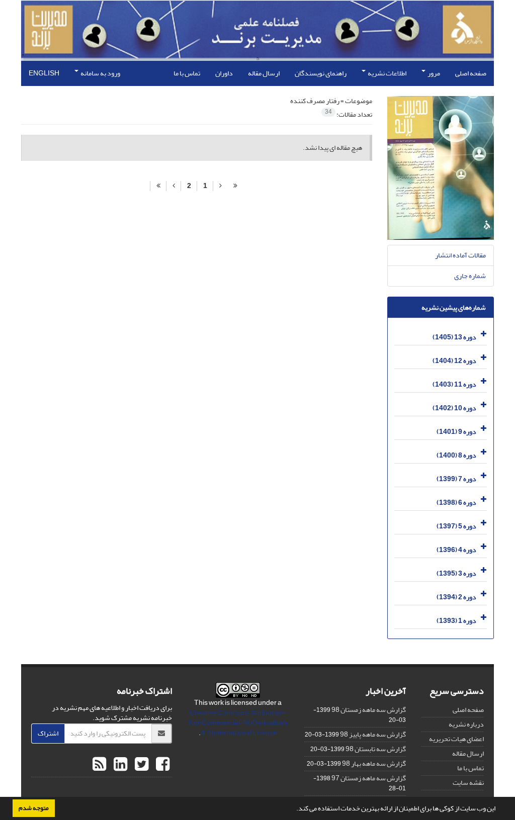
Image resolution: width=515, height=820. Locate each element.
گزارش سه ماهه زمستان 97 (368, 778)
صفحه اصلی (470, 73)
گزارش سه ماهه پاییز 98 (373, 734)
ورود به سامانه (99, 73)
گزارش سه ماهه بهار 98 (374, 763)
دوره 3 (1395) (456, 573)
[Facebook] (161, 765)
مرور (433, 73)
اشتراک (48, 733)
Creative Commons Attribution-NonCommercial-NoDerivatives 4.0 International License (238, 723)
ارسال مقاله (264, 73)
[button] (293, 809)
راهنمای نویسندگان (321, 73)
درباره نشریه (466, 724)
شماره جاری (470, 276)
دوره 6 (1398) (456, 502)
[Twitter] (140, 765)
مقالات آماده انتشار (460, 255)
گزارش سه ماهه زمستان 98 (368, 709)
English (44, 73)
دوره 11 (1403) (454, 384)
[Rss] (99, 765)
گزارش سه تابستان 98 (376, 749)
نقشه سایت (468, 782)
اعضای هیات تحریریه (456, 739)
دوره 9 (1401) (456, 431)
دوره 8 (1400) (456, 455)
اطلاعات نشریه (386, 73)
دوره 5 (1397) (456, 526)
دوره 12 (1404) (454, 361)
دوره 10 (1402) (454, 408)
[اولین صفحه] (235, 186)
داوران (224, 73)
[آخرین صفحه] (158, 186)
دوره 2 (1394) (456, 597)
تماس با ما (187, 73)
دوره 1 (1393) (456, 620)
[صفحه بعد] (173, 186)
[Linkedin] (119, 765)
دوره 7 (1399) (456, 479)
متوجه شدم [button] (34, 808)
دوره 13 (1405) (454, 337)
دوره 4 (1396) (456, 550)
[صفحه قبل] (220, 186)
